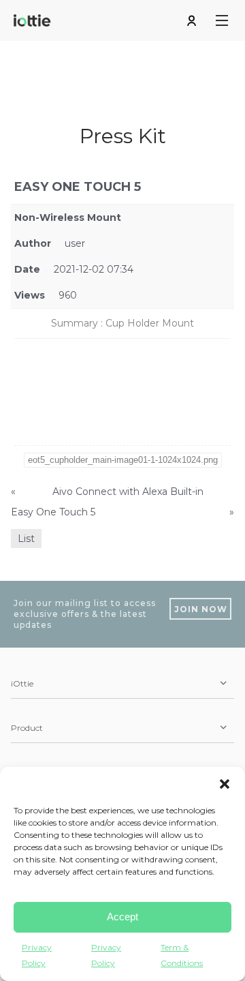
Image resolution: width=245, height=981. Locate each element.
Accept (122, 916)
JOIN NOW (200, 609)
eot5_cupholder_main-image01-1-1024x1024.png (123, 460)
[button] (224, 784)
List (26, 538)
